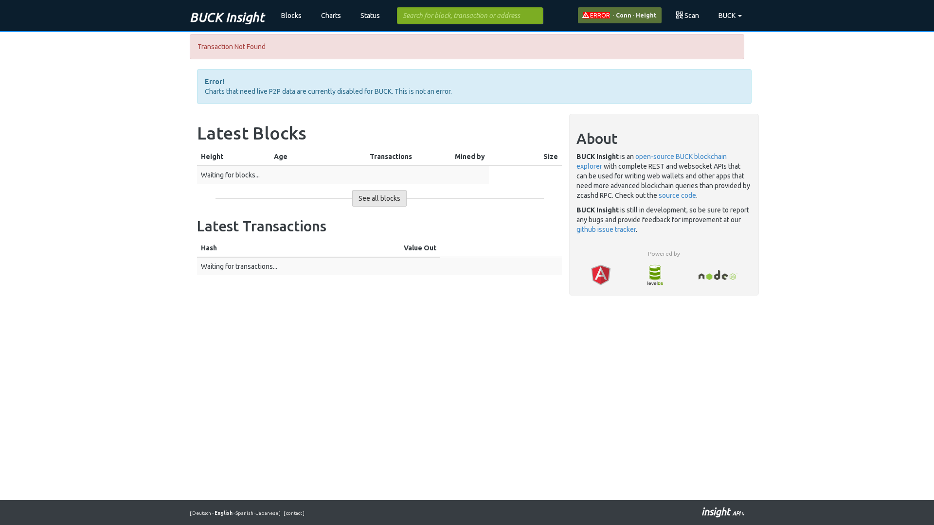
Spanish (244, 513)
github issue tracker (606, 229)
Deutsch (202, 513)
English (223, 513)
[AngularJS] (601, 275)
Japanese (266, 513)
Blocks (291, 15)
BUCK (727, 15)
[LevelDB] (655, 275)
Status (370, 15)
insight (722, 511)
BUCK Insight (227, 17)
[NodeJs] (718, 275)
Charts (331, 15)
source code (677, 195)
